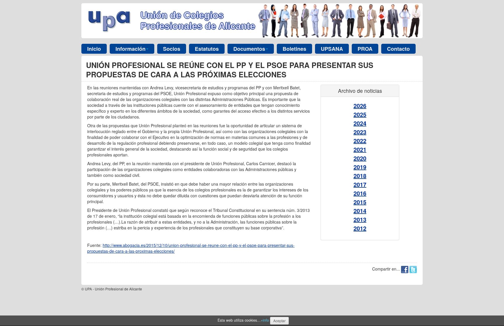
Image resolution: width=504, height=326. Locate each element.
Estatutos (207, 49)
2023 (360, 132)
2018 (360, 175)
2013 (360, 219)
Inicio (94, 49)
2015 (360, 202)
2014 (360, 210)
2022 (360, 140)
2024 (360, 123)
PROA (365, 49)
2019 (360, 167)
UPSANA (332, 49)
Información (131, 49)
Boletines (294, 49)
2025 (360, 114)
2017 (360, 184)
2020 (360, 158)
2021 (360, 149)
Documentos (249, 49)
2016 (360, 193)
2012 (360, 228)
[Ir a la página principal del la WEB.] (111, 20)
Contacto (398, 49)
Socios (171, 49)
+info (265, 320)
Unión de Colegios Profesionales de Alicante (198, 20)
